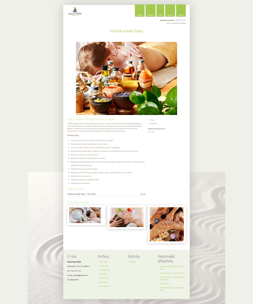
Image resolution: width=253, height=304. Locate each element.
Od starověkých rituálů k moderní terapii (172, 267)
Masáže (140, 15)
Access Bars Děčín (126, 217)
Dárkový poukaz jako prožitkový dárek (172, 288)
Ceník (160, 15)
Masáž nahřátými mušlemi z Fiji (86, 214)
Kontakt (181, 15)
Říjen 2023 (103, 274)
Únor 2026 (103, 262)
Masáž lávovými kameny (167, 223)
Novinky (133, 262)
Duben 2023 (104, 278)
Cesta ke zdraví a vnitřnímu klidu (172, 273)
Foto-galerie (164, 283)
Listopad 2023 (104, 270)
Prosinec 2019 (104, 286)
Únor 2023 (103, 282)
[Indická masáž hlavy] (126, 78)
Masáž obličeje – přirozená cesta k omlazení (172, 278)
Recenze (151, 15)
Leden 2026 (103, 266)
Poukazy (170, 15)
